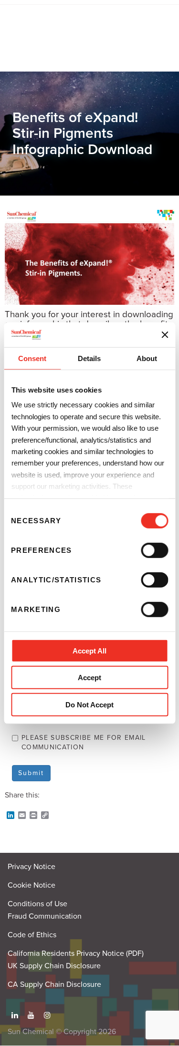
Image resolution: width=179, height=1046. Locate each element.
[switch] (154, 550)
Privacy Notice (31, 866)
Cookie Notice (31, 885)
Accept (89, 677)
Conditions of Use (37, 904)
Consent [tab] (32, 358)
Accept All (89, 651)
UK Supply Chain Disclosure (54, 966)
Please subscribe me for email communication (83, 742)
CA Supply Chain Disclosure (54, 984)
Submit (31, 773)
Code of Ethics (32, 935)
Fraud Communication (45, 916)
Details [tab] (89, 358)
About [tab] (147, 358)
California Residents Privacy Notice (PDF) (76, 953)
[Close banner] (164, 334)
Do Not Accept (89, 705)
